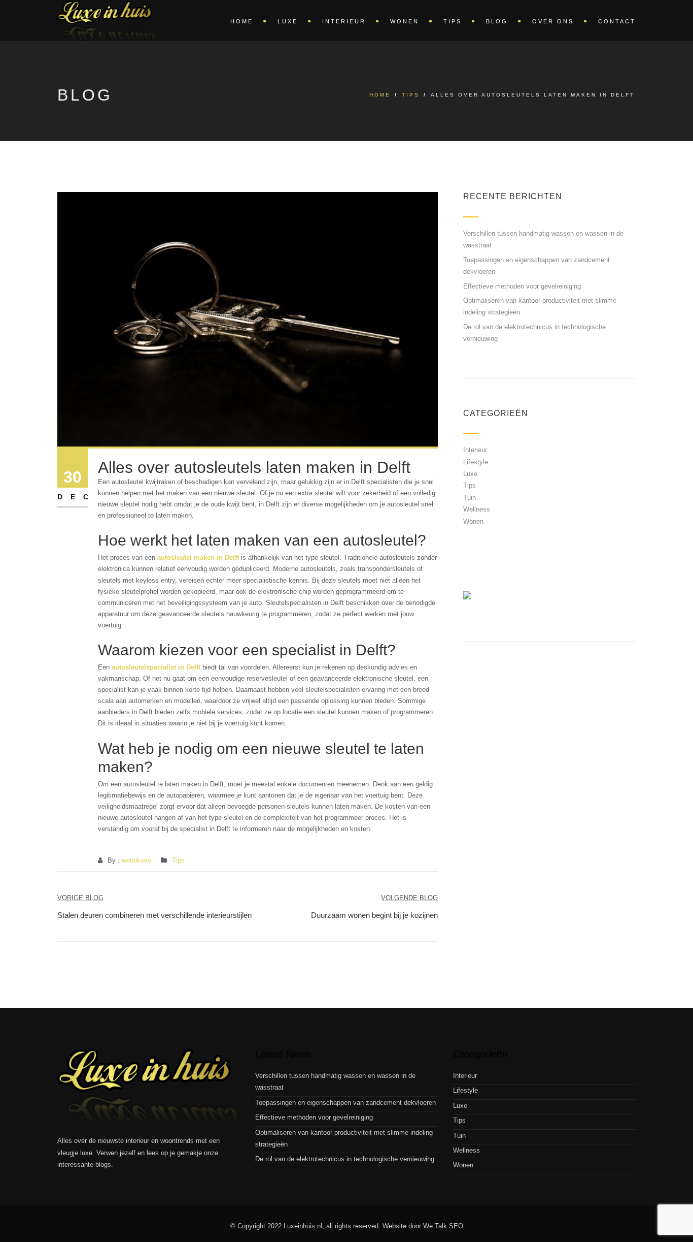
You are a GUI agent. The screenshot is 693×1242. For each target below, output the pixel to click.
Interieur (344, 21)
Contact (617, 21)
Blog (497, 21)
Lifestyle (475, 462)
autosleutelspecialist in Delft (156, 667)
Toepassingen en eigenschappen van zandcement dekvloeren (345, 1102)
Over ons (553, 21)
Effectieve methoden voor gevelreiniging (522, 286)
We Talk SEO (443, 1226)
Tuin (469, 497)
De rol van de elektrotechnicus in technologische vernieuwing (344, 1159)
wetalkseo (136, 860)
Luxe (288, 21)
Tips (452, 21)
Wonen (404, 21)
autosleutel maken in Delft (198, 557)
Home (241, 21)
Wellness (476, 509)
